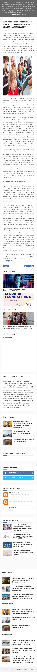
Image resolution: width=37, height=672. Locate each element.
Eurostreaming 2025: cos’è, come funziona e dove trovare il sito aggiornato (23, 544)
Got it (24, 15)
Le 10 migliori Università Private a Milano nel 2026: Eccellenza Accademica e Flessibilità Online (22, 596)
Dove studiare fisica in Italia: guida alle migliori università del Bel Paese (23, 552)
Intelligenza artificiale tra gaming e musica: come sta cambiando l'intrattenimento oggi (23, 580)
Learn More (16, 15)
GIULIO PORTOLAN (14, 492)
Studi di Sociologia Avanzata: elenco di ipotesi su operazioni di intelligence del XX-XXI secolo (23, 642)
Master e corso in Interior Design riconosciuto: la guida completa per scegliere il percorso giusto (23, 611)
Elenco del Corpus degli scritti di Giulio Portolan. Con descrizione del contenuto (23, 650)
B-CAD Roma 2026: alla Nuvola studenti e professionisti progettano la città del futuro (23, 588)
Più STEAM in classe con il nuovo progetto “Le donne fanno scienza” (17, 308)
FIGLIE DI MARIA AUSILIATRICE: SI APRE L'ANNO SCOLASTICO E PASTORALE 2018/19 (23, 536)
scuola (6, 266)
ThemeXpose (14, 669)
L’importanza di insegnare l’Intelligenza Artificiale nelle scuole (15, 290)
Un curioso (12, 507)
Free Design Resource (25, 669)
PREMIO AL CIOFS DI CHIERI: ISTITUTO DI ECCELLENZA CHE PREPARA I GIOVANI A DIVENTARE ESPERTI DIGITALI (18, 327)
